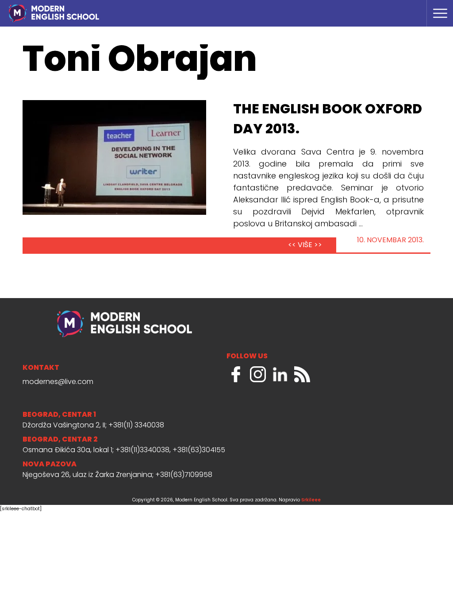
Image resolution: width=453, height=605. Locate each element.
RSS (302, 374)
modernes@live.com (58, 382)
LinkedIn (280, 374)
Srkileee (311, 500)
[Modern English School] (90, 9)
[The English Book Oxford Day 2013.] (114, 157)
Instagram (258, 374)
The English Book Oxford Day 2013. (327, 119)
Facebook (235, 374)
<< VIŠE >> (305, 245)
